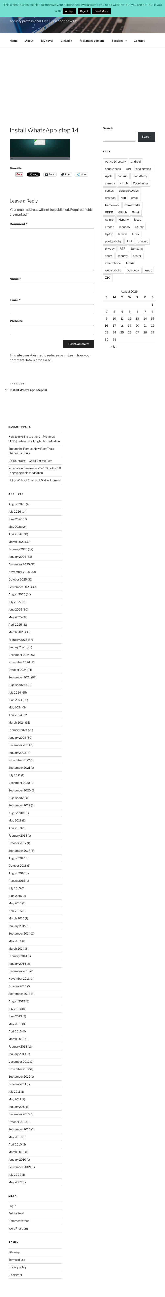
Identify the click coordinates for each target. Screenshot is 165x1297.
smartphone (113, 263)
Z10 (107, 277)
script (108, 256)
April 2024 (15, 715)
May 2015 (15, 903)
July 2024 (14, 692)
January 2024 (17, 737)
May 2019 (15, 820)
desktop (110, 197)
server (137, 256)
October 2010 (17, 1122)
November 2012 (19, 1069)
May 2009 (15, 1182)
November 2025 (19, 571)
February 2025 (17, 639)
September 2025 (19, 587)
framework (112, 205)
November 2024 (19, 662)
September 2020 (19, 790)
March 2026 (16, 541)
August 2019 (16, 813)
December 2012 (18, 1061)
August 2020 (17, 798)
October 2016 (17, 865)
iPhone (109, 226)
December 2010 (19, 1114)
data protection (129, 190)
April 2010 (15, 1144)
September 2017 (19, 850)
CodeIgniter (140, 183)
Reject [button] (84, 11)
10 (114, 318)
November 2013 (19, 978)
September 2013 (19, 993)
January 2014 (17, 963)
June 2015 (15, 895)
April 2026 (15, 534)
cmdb (124, 183)
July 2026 (14, 511)
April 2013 (15, 1031)
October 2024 (17, 669)
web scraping (113, 270)
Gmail (135, 212)
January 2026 (17, 556)
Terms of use (16, 1259)
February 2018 (17, 835)
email (134, 197)
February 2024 (17, 730)
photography (113, 241)
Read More (101, 11)
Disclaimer (15, 1274)
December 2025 (19, 564)
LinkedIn (66, 40)
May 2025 (15, 617)
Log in (12, 1206)
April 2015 (15, 911)
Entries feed (16, 1213)
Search (107, 128)
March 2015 (16, 918)
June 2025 (15, 609)
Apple (108, 176)
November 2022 (19, 760)
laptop (109, 234)
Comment (19, 224)
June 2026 (15, 519)
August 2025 (16, 594)
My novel (47, 40)
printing (142, 241)
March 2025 (16, 632)
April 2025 (15, 624)
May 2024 (15, 707)
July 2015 (14, 888)
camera (110, 183)
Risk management (92, 40)
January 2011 (17, 1106)
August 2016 (16, 873)
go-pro (109, 219)
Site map (14, 1252)
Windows (133, 270)
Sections (117, 40)
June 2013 (15, 1016)
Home (14, 40)
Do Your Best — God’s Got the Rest (30, 460)
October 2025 (17, 579)
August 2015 (16, 880)
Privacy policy (17, 1267)
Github (122, 212)
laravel (122, 234)
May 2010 (15, 1137)
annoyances (113, 168)
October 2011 (17, 1084)
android (136, 161)
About (29, 40)
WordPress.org (18, 1228)
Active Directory (115, 161)
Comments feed (18, 1220)
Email (15, 300)
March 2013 (16, 1039)
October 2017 (17, 843)
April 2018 (15, 828)
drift (123, 197)
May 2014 (15, 941)
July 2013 (14, 1008)
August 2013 (16, 1001)
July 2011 (14, 1091)
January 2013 (17, 1054)
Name (15, 279)
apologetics (143, 168)
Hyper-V (124, 219)
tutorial (130, 263)
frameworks (132, 205)
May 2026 (15, 526)
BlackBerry (140, 176)
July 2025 (14, 602)
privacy (109, 248)
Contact (139, 40)
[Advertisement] (82, 78)
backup (122, 176)
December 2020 (19, 782)
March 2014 (16, 948)
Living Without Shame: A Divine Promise (34, 480)
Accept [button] (69, 11)
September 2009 (19, 1167)
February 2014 (17, 956)
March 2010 (16, 1152)
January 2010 (17, 1159)
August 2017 (16, 858)
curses (109, 190)
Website (16, 321)
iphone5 (124, 226)
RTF (122, 248)
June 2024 (15, 700)
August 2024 (16, 684)
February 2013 (17, 1046)
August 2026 (16, 504)
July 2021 (14, 775)
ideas (137, 219)
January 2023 (17, 752)
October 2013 (17, 986)
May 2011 (14, 1099)
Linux (135, 234)
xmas (148, 270)
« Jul (113, 346)
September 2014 (19, 933)
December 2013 (19, 971)
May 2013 (15, 1024)
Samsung (136, 248)
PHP (130, 241)
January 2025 (17, 647)
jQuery (139, 226)
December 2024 (19, 654)
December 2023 (19, 745)
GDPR (109, 212)
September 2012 (19, 1076)
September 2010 (19, 1129)
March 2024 (16, 722)
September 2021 (19, 767)
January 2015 (17, 926)
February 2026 (17, 549)
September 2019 (19, 805)
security (123, 256)
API (128, 168)
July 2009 (14, 1174)
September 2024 (19, 677)
